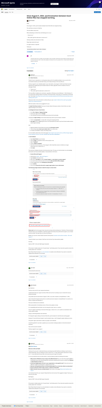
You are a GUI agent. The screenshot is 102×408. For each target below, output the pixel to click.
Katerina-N (33, 74)
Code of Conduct (83, 405)
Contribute (56, 405)
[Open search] (97, 9)
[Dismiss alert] (100, 2)
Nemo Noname (31, 20)
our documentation (45, 251)
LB (31, 55)
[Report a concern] (37, 63)
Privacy (60, 405)
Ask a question (97, 12)
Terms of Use (77, 405)
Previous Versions (46, 405)
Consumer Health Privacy (68, 405)
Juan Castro (33, 267)
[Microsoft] (2, 9)
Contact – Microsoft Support (41, 156)
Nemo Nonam (34, 346)
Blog (51, 405)
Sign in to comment (30, 67)
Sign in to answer (30, 401)
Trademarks (90, 405)
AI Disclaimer (39, 405)
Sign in (99, 9)
